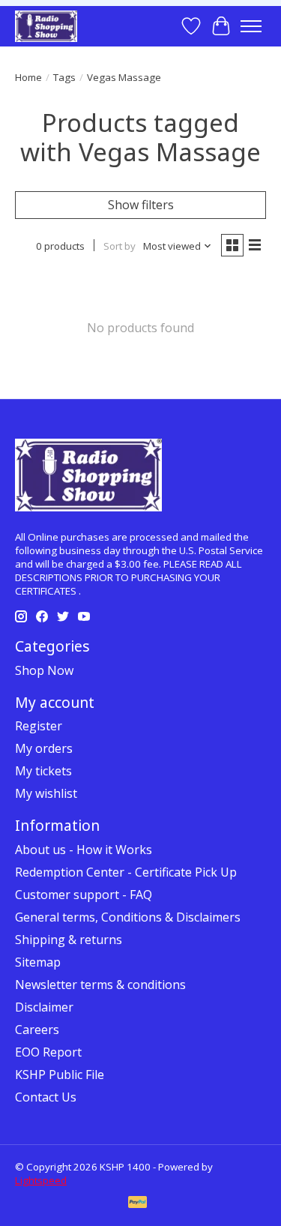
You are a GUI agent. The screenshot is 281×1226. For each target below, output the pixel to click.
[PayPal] (138, 1203)
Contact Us (45, 1097)
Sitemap (38, 962)
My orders (44, 748)
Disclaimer (44, 1007)
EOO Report (48, 1052)
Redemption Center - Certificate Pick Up (126, 872)
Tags (64, 77)
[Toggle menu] (251, 26)
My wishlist (46, 793)
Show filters (141, 204)
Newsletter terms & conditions (100, 984)
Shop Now (44, 670)
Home (28, 77)
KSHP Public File (59, 1074)
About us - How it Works (83, 849)
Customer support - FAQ (83, 894)
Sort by (119, 246)
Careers (37, 1029)
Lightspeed (41, 1180)
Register (38, 726)
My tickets (43, 771)
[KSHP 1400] (46, 25)
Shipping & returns (68, 939)
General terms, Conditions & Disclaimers (128, 917)
